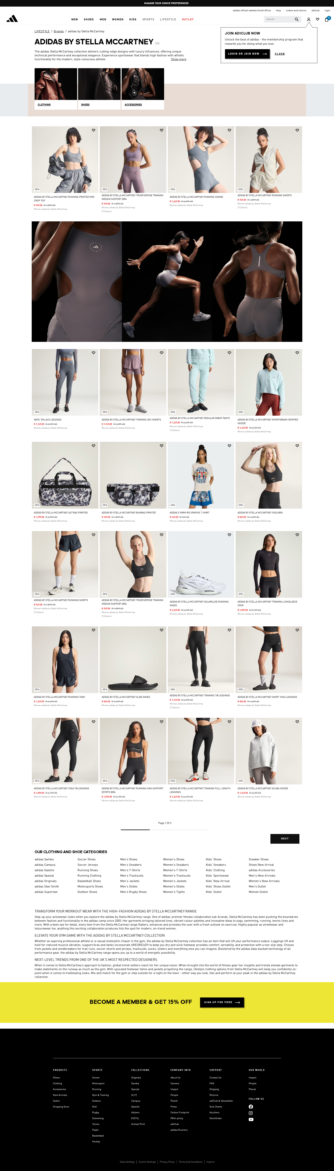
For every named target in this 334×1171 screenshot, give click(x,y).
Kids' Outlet (214, 892)
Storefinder (216, 1118)
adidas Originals (46, 881)
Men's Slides (128, 886)
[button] (74, 20)
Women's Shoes (173, 859)
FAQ (212, 1083)
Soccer (96, 1077)
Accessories (59, 1089)
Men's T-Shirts (130, 870)
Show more (178, 59)
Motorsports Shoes (90, 886)
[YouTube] (251, 1119)
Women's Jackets (175, 881)
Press (173, 1107)
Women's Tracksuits (177, 875)
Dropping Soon (61, 1107)
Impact (174, 1089)
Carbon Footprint (179, 1112)
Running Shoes (88, 870)
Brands (59, 31)
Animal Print (138, 1124)
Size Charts (216, 1107)
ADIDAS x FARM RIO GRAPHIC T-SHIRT (190, 513)
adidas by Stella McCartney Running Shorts (265, 195)
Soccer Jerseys (88, 865)
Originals (136, 1077)
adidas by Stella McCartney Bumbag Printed (129, 513)
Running (96, 1089)
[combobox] (282, 19)
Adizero (135, 1112)
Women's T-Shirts (175, 870)
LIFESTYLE (42, 31)
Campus (135, 1101)
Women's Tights (174, 892)
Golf (94, 1107)
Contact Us (215, 1077)
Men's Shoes (128, 859)
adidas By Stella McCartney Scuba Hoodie (263, 789)
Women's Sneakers (176, 865)
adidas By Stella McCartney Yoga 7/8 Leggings (61, 789)
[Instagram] (251, 1113)
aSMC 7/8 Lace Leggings (47, 420)
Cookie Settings (147, 1162)
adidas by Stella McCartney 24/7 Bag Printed (61, 513)
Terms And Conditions (190, 1162)
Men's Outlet (257, 886)
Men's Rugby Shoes (133, 892)
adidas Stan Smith (47, 886)
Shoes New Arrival (261, 865)
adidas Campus (45, 865)
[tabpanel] (167, 488)
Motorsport (98, 1083)
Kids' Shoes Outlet (218, 886)
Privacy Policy (167, 1162)
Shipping (214, 1089)
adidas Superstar (46, 892)
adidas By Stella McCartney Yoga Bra (260, 513)
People (174, 1095)
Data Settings (127, 1162)
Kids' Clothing (215, 870)
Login (327, 10)
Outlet (56, 1101)
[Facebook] (251, 1106)
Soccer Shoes (87, 859)
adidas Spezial (44, 875)
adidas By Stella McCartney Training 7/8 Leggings (200, 696)
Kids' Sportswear (217, 875)
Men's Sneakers (131, 865)
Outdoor (96, 1101)
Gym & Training (100, 1095)
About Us (175, 1077)
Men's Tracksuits (131, 875)
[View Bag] (326, 19)
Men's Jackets (129, 881)
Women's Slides (174, 886)
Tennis (95, 1124)
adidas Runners (178, 1130)
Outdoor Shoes (87, 892)
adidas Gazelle (44, 870)
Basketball (98, 1136)
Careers (174, 1083)
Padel (95, 1130)
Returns (214, 1095)
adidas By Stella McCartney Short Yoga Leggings (267, 697)
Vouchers (214, 1112)
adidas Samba (44, 859)
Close (280, 54)
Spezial (135, 1089)
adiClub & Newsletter (221, 1101)
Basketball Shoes (89, 881)
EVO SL (135, 1118)
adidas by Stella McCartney (86, 31)
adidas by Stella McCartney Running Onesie (196, 197)
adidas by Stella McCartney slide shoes (126, 697)
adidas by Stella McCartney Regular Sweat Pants (200, 418)
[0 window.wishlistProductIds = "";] (317, 19)
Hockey (96, 1141)
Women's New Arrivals (264, 881)
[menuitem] (74, 20)
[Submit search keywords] (296, 19)
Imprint (210, 1162)
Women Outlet (258, 892)
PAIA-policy (176, 1118)
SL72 (134, 1095)
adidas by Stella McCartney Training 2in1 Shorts (131, 420)
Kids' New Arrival (218, 881)
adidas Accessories (262, 870)
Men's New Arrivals (262, 875)
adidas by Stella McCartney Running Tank (59, 697)
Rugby (95, 1112)
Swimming (98, 1118)
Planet (174, 1101)
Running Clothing (89, 875)
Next (285, 838)
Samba (135, 1083)
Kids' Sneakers (216, 865)
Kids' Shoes (214, 859)
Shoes (56, 1077)
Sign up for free (218, 1002)
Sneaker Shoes (259, 859)
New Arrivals (60, 1095)
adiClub (174, 1124)
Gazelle (135, 1107)
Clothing (57, 1083)
